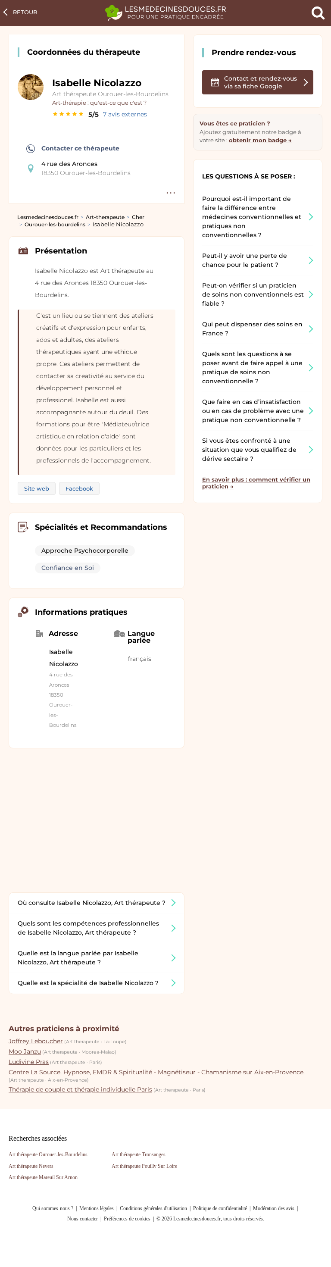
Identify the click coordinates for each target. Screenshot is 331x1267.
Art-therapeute (105, 217)
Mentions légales (96, 1208)
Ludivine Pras (29, 1062)
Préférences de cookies (127, 1219)
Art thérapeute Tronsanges (139, 1154)
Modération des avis (273, 1208)
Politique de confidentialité (220, 1208)
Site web (36, 488)
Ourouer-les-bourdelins (55, 224)
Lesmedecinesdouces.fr (47, 217)
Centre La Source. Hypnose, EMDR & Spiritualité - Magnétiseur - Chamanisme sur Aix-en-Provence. (157, 1072)
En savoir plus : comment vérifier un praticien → (256, 483)
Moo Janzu (25, 1051)
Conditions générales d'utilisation (153, 1208)
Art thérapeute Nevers (31, 1166)
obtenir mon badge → (260, 140)
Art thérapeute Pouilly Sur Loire (144, 1166)
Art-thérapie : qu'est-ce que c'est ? (99, 102)
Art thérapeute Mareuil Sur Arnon (43, 1177)
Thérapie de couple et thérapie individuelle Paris (80, 1089)
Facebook (79, 488)
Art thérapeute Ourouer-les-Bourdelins (110, 94)
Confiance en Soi (67, 568)
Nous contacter (82, 1219)
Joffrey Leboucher (36, 1041)
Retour (25, 12)
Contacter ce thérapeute (80, 148)
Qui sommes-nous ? (52, 1208)
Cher (138, 217)
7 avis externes (125, 114)
